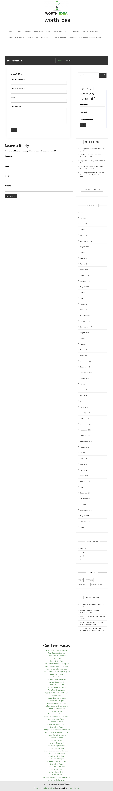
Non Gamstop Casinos (56, 653)
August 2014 (84, 516)
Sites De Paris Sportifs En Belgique (56, 663)
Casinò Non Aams (56, 764)
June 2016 (83, 390)
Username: (84, 104)
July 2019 (83, 252)
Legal (48, 31)
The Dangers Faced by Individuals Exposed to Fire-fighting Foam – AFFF (92, 175)
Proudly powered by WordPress (44, 788)
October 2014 (85, 504)
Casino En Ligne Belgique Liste (56, 669)
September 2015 (86, 441)
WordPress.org (96, 584)
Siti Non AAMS (56, 769)
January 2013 (84, 527)
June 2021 (83, 224)
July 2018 (83, 292)
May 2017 (83, 344)
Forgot (90, 89)
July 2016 (83, 384)
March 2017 (84, 355)
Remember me (87, 120)
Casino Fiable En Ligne (57, 748)
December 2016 (85, 361)
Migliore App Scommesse (56, 679)
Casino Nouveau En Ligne (56, 698)
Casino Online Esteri (56, 682)
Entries (89, 580)
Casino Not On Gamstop (56, 655)
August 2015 (84, 447)
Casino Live (56, 695)
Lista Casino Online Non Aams (90, 37)
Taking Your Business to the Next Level (92, 150)
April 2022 (83, 212)
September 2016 (86, 373)
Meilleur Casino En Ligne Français (57, 706)
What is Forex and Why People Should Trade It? (91, 156)
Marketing (58, 31)
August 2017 (84, 333)
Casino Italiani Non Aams (56, 677)
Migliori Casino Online (56, 772)
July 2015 (83, 453)
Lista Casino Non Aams (56, 756)
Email (7, 176)
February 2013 (85, 521)
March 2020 (84, 235)
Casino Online (56, 658)
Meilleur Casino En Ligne (56, 753)
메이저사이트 (56, 740)
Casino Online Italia (56, 661)
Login (82, 89)
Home (10, 31)
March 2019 (84, 270)
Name (7, 166)
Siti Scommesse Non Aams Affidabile (56, 777)
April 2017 (83, 350)
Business (19, 31)
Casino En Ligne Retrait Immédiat (39, 37)
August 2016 (84, 378)
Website (8, 186)
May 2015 (83, 464)
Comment (8, 156)
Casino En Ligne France (56, 719)
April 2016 (83, 401)
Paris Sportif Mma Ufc (56, 690)
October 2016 (85, 367)
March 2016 (84, 407)
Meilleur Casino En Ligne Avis (65, 37)
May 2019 (83, 258)
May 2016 (83, 395)
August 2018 (84, 287)
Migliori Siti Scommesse (56, 708)
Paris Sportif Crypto (16, 37)
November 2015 (85, 430)
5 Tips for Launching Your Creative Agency (92, 162)
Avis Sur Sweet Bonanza (57, 687)
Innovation (38, 31)
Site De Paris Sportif (56, 684)
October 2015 (85, 436)
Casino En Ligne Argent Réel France (56, 751)
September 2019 (86, 241)
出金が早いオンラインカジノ (56, 692)
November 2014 (85, 499)
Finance (28, 31)
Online (67, 31)
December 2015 (85, 424)
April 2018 (83, 310)
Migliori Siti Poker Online (56, 780)
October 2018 (85, 281)
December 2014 (85, 493)
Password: (83, 112)
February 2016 (85, 413)
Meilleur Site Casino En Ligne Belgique (56, 671)
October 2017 (85, 321)
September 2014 (86, 510)
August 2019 (84, 247)
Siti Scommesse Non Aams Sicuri (56, 732)
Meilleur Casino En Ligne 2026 (57, 714)
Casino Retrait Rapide (56, 759)
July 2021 (83, 218)
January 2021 (84, 229)
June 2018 (83, 298)
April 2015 (83, 470)
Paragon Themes (73, 788)
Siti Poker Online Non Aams (57, 761)
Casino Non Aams (56, 722)
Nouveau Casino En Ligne (56, 703)
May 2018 (83, 304)
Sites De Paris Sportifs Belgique (56, 666)
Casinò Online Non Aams (56, 766)
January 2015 (84, 487)
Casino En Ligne (56, 711)
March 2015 (84, 476)
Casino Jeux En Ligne (56, 700)
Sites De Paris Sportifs (91, 31)
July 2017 (83, 338)
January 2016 (84, 418)
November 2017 (85, 315)
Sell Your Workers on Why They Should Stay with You (91, 168)
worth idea (57, 20)
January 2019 (84, 275)
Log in (80, 580)
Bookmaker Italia (56, 674)
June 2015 (83, 458)
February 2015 (85, 481)
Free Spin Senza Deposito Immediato (56, 729)
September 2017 (86, 327)
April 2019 (83, 264)
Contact (76, 31)
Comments (83, 584)
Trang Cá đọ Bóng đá (56, 743)
